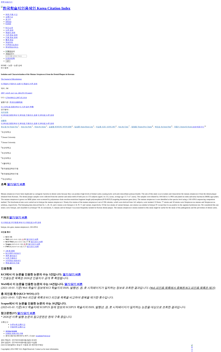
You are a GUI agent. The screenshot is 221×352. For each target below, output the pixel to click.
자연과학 (4, 112)
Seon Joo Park (26, 127)
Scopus (8, 244)
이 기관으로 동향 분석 (10, 107)
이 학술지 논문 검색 (29, 84)
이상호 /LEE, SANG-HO (106, 127)
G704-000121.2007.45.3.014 (16, 98)
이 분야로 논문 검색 (46, 115)
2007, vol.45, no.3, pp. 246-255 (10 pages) (16, 93)
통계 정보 (9, 40)
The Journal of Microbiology (11, 79)
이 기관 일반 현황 (26, 107)
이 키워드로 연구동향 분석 (12, 222)
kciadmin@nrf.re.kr (43, 336)
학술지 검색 (10, 33)
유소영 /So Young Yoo (9, 127)
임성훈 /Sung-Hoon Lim (83, 127)
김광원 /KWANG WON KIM (60, 127)
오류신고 (9, 17)
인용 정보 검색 (11, 37)
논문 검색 (9, 30)
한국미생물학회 (16, 102)
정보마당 (9, 42)
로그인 (8, 19)
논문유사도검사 (12, 45)
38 (25, 244)
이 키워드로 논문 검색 (32, 222)
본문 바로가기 (6, 2)
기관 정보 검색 (11, 35)
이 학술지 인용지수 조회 (11, 84)
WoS (7, 239)
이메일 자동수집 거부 (14, 333)
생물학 (3, 121)
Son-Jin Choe (123, 127)
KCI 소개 (9, 28)
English (8, 24)
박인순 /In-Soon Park (163, 127)
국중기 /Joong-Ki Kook (183, 127)
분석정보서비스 (12, 47)
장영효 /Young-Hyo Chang (141, 127)
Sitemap (8, 22)
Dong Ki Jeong (40, 127)
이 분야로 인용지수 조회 (27, 115)
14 (23, 239)
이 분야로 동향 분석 (9, 115)
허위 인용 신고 (11, 14)
